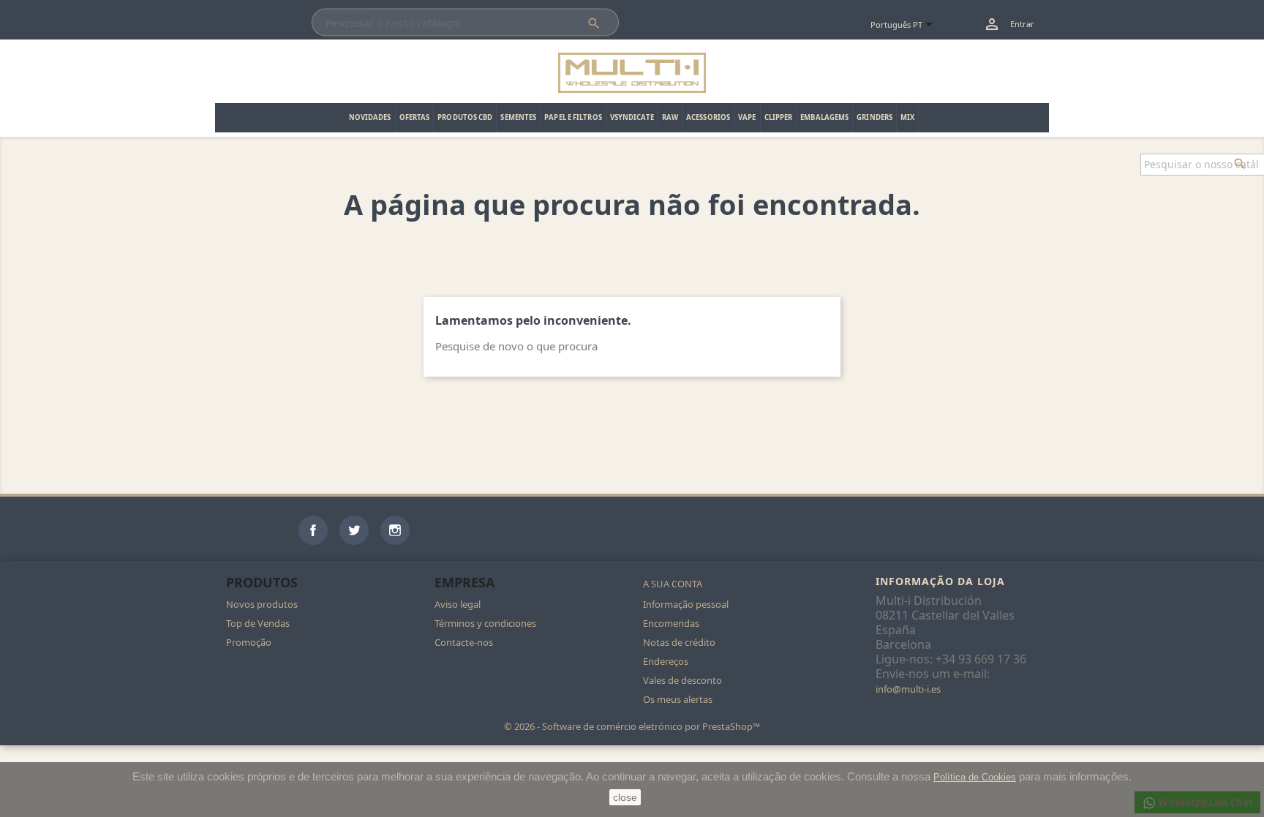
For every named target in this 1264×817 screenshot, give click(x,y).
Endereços (665, 661)
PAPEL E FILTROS (573, 117)
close (625, 797)
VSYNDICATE (632, 117)
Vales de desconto (682, 680)
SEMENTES (518, 117)
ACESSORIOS (708, 117)
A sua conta (672, 583)
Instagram (395, 530)
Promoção (248, 642)
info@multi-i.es (908, 689)
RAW (670, 117)
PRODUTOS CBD (464, 117)
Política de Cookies (974, 777)
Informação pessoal (686, 604)
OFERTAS (414, 117)
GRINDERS (874, 117)
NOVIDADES (370, 117)
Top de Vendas (258, 623)
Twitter (354, 530)
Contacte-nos (463, 642)
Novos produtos (262, 604)
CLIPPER (778, 117)
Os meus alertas (677, 699)
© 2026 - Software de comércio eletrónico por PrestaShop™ (632, 726)
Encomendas (671, 623)
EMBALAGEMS (824, 117)
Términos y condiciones (485, 623)
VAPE (747, 117)
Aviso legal (457, 604)
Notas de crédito (679, 642)
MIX (907, 117)
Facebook (313, 530)
